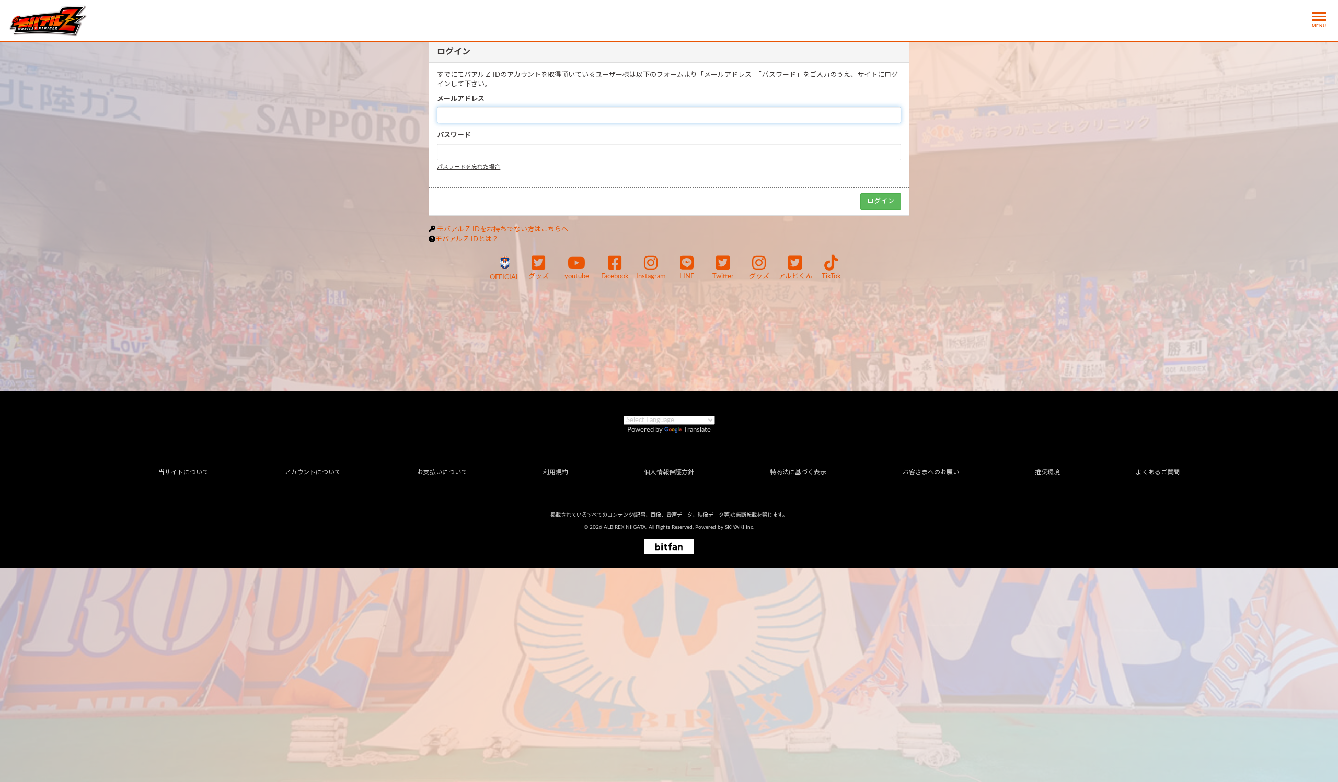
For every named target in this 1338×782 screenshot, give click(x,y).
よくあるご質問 (1158, 472)
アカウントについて (312, 472)
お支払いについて (442, 472)
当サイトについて (183, 472)
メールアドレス (461, 99)
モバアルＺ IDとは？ (467, 239)
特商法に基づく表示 (798, 472)
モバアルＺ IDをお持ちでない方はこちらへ (502, 229)
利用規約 (555, 472)
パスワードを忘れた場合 (468, 167)
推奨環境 (1047, 472)
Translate (697, 430)
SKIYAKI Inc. (739, 527)
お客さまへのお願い (931, 472)
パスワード (454, 135)
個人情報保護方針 (669, 472)
